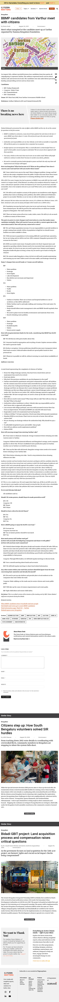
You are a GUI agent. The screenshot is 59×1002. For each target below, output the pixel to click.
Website (3, 684)
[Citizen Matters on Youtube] (10, 996)
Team (21, 981)
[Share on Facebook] (56, 83)
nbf (30, 618)
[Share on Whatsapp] (56, 80)
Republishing (40, 984)
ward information (20, 622)
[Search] (57, 9)
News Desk (6, 26)
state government (7, 622)
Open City (31, 990)
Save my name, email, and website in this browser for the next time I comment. (21, 691)
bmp (39, 615)
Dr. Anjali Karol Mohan (10, 846)
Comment (4, 655)
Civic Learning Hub (32, 987)
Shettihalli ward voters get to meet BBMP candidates (18, 606)
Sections (33, 8)
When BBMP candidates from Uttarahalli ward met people (19, 604)
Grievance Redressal (40, 990)
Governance (41, 26)
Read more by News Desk (21, 639)
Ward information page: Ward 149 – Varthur (15, 608)
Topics (26, 8)
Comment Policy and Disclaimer (40, 987)
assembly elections (13, 615)
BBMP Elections (31, 615)
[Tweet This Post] (56, 77)
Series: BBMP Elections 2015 (41, 618)
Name (3, 671)
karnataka (23, 618)
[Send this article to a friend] (56, 74)
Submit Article (43, 8)
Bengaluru (4, 14)
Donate (52, 8)
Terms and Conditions (40, 982)
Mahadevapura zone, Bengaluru (11, 610)
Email (3, 678)
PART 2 (52, 3)
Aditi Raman (7, 737)
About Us (22, 980)
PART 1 (43, 3)
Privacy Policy (41, 980)
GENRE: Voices (5, 618)
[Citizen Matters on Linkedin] (5, 996)
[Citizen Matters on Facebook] (10, 992)
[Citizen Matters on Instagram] (5, 992)
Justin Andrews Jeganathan (31, 846)
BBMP (22, 615)
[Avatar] (6, 636)
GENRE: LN (53, 615)
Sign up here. (42, 971)
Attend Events (30, 984)
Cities (18, 8)
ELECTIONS (45, 615)
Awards (22, 982)
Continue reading (29, 813)
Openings (22, 984)
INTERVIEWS (15, 618)
